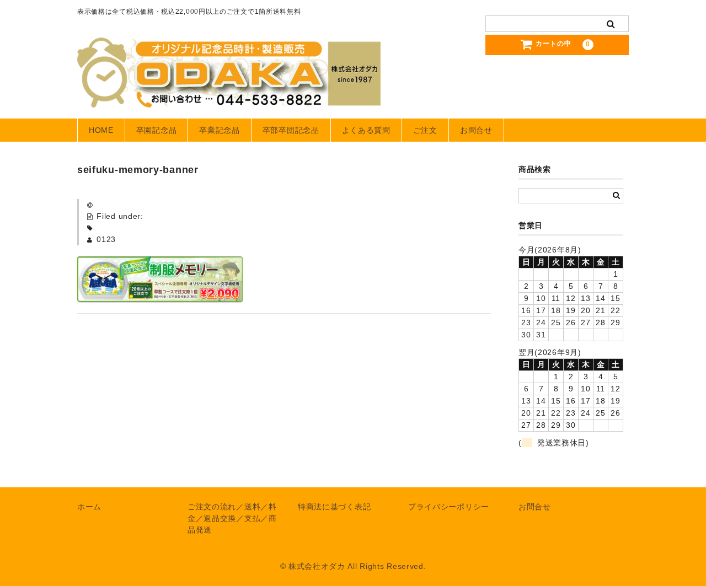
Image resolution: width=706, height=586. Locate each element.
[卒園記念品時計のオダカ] (229, 97)
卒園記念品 (156, 130)
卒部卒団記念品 (291, 130)
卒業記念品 (219, 130)
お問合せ (476, 130)
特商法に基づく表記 (334, 506)
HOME (101, 130)
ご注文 (425, 130)
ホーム (89, 506)
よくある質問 (366, 130)
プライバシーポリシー (448, 506)
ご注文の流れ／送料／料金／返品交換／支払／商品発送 (232, 518)
